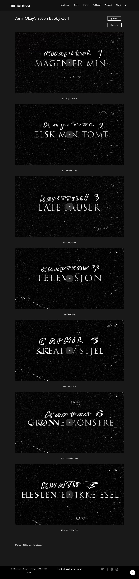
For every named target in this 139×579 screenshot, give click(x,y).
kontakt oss (63, 569)
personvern (75, 569)
